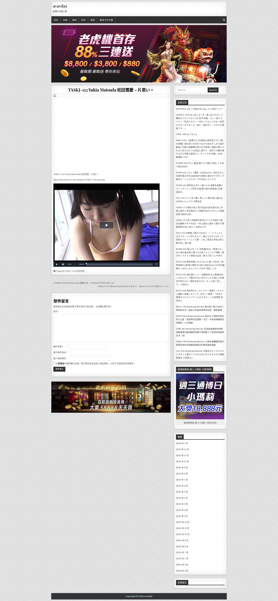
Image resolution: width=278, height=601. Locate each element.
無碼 (74, 19)
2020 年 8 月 (182, 546)
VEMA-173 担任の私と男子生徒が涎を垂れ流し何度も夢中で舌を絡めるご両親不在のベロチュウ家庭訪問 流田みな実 (200, 210)
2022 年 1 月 (182, 443)
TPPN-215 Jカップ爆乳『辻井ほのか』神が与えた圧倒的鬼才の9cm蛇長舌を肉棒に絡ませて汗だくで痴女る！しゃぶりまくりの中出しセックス (200, 176)
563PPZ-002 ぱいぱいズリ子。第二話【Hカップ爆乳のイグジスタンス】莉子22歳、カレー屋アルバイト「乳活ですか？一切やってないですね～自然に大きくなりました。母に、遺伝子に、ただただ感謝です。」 (200, 121)
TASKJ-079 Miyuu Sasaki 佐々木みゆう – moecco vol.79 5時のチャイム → (134, 286)
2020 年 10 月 (183, 534)
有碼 (65, 19)
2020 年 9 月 (182, 540)
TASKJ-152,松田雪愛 (74, 271)
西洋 (83, 19)
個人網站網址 (59, 358)
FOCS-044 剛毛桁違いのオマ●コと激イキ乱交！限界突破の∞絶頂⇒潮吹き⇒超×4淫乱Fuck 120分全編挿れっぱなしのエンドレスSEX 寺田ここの (200, 265)
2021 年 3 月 (182, 504)
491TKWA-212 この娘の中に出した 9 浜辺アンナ (199, 109)
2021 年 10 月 (182, 461)
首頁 (56, 19)
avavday (60, 6)
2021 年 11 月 (182, 455)
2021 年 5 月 (182, 492)
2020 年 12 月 (182, 522)
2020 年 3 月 (182, 571)
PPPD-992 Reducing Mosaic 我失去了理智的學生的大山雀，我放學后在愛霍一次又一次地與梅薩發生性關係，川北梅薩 (200, 319)
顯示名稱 (58, 346)
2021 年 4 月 (182, 498)
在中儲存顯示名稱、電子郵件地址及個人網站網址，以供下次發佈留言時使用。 (95, 363)
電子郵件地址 (60, 352)
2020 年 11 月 (182, 528)
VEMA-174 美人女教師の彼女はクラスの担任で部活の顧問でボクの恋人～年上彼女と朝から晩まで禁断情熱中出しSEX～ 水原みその (200, 223)
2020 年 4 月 (182, 564)
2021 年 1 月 (182, 516)
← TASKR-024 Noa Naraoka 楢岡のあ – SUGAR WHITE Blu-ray (83, 283)
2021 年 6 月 (182, 486)
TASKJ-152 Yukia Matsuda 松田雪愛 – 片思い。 (111, 90)
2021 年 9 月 (182, 467)
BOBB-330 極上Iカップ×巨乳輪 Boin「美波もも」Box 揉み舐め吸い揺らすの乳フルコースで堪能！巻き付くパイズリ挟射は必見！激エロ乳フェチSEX (200, 252)
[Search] (224, 19)
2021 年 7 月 (182, 480)
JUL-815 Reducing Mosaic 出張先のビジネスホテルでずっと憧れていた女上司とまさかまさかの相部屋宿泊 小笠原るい (200, 354)
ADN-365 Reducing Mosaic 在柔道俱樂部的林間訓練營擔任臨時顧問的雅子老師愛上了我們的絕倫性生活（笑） (200, 332)
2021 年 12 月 (182, 449)
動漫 (93, 19)
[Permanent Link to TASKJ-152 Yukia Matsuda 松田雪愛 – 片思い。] (111, 132)
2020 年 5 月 (182, 558)
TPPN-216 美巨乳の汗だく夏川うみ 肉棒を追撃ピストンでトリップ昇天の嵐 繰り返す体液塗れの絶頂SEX (199, 188)
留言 (56, 311)
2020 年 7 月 (182, 552)
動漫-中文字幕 (106, 19)
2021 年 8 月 (182, 473)
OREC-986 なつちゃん (187, 134)
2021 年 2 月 (182, 510)
